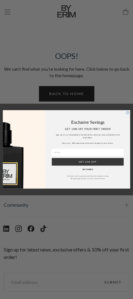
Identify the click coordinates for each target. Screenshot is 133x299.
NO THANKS (88, 169)
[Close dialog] (127, 112)
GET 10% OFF (88, 162)
